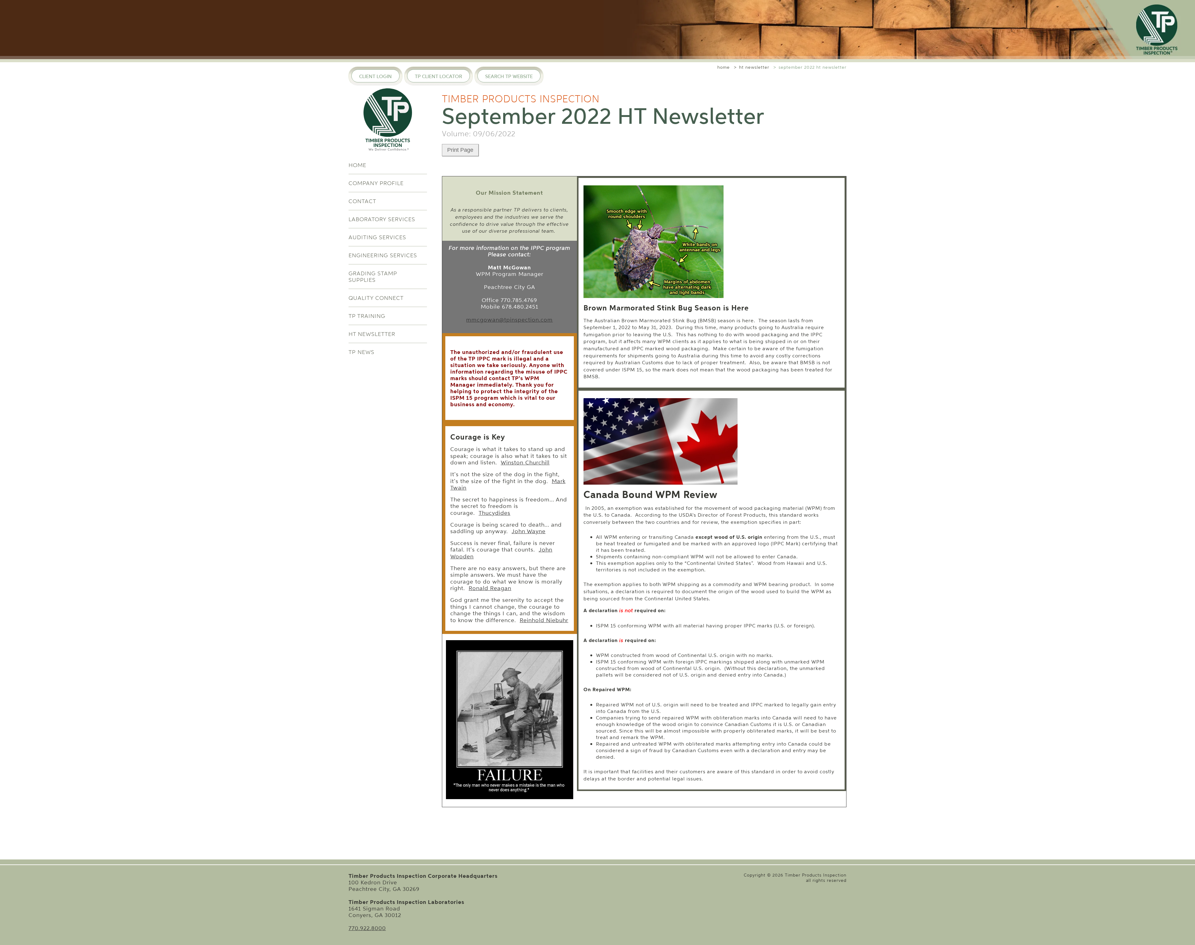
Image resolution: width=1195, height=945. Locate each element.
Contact (362, 201)
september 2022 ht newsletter (812, 67)
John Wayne (529, 531)
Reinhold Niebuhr (544, 620)
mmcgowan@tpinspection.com (509, 319)
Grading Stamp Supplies (373, 276)
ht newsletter (754, 67)
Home (357, 165)
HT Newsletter (372, 334)
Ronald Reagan (490, 588)
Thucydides (494, 513)
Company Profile (376, 183)
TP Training (367, 316)
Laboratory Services (382, 219)
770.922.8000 (367, 928)
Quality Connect (376, 298)
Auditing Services (377, 237)
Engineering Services (383, 255)
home (723, 67)
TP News (361, 352)
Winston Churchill (525, 462)
